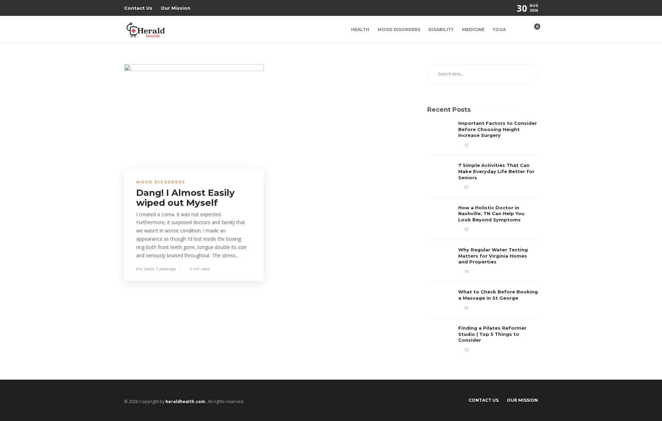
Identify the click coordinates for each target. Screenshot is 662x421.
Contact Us (138, 8)
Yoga (499, 29)
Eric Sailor (145, 269)
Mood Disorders (399, 29)
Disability (441, 29)
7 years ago (166, 269)
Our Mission (175, 8)
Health (360, 29)
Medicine (473, 29)
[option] (482, 236)
